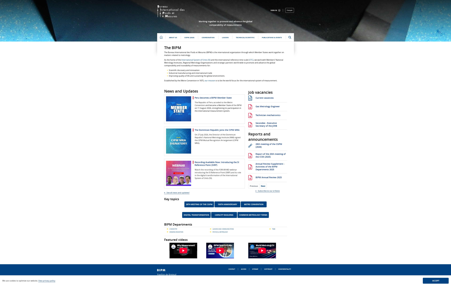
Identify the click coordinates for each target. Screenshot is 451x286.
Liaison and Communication (223, 229)
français (289, 10)
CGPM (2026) (189, 38)
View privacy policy (46, 280)
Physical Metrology (220, 232)
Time (273, 229)
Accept (435, 280)
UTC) (251, 60)
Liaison (225, 38)
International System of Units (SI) (195, 60)
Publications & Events (272, 38)
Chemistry (173, 229)
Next (263, 186)
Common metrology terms (253, 215)
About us (173, 38)
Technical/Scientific (245, 38)
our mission (210, 80)
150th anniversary (227, 204)
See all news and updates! (178, 192)
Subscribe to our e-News (269, 191)
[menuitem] (232, 269)
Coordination (208, 38)
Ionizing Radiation (176, 232)
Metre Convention (253, 204)
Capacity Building (224, 215)
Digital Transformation (196, 215)
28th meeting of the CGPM (199, 204)
